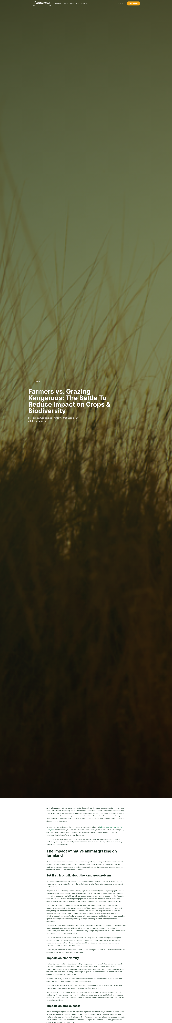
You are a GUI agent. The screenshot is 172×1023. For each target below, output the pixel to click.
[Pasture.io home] (42, 3)
